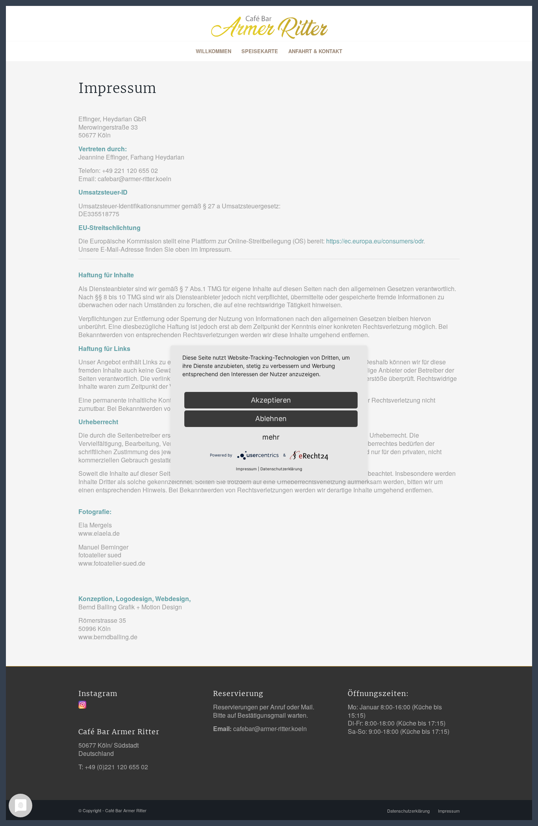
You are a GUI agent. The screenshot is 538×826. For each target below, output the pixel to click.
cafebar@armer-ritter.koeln (270, 728)
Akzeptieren (271, 400)
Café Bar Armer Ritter (126, 810)
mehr (271, 437)
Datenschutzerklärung (281, 468)
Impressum (246, 468)
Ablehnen (271, 418)
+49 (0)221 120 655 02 (116, 766)
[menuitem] (213, 51)
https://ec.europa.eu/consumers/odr (374, 240)
